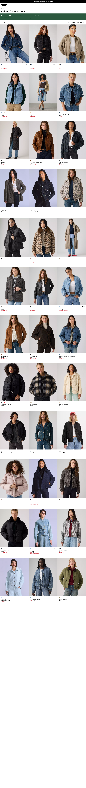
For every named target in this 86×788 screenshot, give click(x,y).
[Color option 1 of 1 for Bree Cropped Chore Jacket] (59, 597)
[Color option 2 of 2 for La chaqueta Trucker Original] (3, 64)
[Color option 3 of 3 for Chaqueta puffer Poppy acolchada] (4, 402)
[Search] (79, 5)
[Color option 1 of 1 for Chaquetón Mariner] (30, 499)
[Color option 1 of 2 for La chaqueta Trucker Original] (1, 64)
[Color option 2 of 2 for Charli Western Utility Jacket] (60, 548)
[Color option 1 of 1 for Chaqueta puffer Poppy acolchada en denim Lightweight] (59, 354)
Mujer (3, 8)
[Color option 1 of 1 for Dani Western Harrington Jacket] (59, 160)
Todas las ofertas (50, 1)
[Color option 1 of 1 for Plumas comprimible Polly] (1, 258)
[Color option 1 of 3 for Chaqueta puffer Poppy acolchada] (1, 402)
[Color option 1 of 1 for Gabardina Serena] (59, 258)
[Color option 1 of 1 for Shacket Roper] (30, 548)
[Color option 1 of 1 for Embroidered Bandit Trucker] (1, 597)
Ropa (2, 8)
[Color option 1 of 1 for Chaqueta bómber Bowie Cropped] (1, 451)
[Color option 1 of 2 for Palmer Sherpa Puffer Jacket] (1, 548)
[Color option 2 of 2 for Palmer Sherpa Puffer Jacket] (3, 548)
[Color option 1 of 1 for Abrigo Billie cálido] (30, 258)
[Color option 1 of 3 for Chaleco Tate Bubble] (1, 112)
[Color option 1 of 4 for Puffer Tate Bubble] (59, 209)
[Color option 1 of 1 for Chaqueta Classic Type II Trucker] (30, 209)
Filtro (5, 22)
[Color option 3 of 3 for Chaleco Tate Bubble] (4, 112)
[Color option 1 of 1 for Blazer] (1, 209)
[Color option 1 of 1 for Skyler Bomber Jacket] (59, 499)
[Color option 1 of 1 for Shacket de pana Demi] (1, 354)
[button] (81, 5)
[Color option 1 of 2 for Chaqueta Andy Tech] (59, 451)
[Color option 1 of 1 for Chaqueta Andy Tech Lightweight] (30, 597)
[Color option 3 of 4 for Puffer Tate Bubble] (61, 209)
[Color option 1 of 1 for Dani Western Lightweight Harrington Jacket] (59, 112)
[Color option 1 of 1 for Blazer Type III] (30, 451)
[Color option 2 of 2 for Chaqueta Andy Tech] (60, 451)
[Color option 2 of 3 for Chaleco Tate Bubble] (3, 112)
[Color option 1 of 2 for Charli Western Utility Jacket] (59, 548)
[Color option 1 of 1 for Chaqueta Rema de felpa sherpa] (59, 402)
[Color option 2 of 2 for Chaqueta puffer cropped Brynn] (31, 402)
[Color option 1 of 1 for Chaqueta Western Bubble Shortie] (1, 499)
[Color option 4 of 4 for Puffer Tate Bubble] (62, 209)
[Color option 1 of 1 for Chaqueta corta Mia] (30, 306)
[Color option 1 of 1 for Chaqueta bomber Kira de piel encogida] (30, 160)
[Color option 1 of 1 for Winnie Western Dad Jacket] (30, 112)
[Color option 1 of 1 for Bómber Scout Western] (59, 306)
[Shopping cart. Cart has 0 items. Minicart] (84, 5)
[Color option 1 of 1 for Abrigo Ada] (1, 160)
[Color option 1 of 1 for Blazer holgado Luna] (1, 306)
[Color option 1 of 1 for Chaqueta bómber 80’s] (30, 354)
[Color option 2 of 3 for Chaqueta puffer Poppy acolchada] (3, 402)
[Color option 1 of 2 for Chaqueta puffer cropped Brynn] (30, 402)
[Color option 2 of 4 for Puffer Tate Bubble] (60, 209)
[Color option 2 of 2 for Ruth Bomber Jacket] (60, 64)
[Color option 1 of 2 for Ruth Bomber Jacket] (59, 64)
